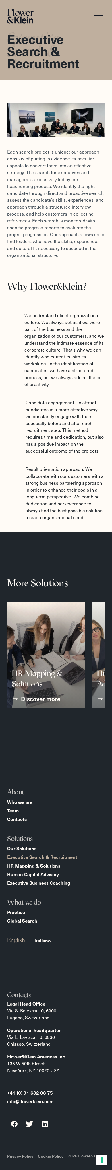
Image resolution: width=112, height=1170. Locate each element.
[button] (101, 16)
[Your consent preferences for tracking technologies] (101, 1160)
